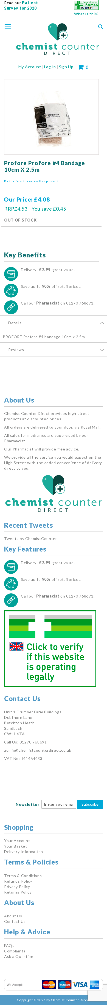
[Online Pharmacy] (86, 8)
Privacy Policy (17, 886)
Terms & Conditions (23, 875)
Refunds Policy (18, 881)
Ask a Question (18, 956)
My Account (29, 66)
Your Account (17, 840)
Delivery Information (23, 851)
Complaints (15, 951)
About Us (13, 916)
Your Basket (15, 846)
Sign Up (66, 66)
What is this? (86, 14)
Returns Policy (18, 892)
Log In (50, 66)
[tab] (53, 322)
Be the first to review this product (31, 181)
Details (15, 322)
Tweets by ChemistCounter (30, 538)
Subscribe (89, 804)
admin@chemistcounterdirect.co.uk (37, 750)
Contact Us (15, 921)
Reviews (16, 349)
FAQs (9, 945)
